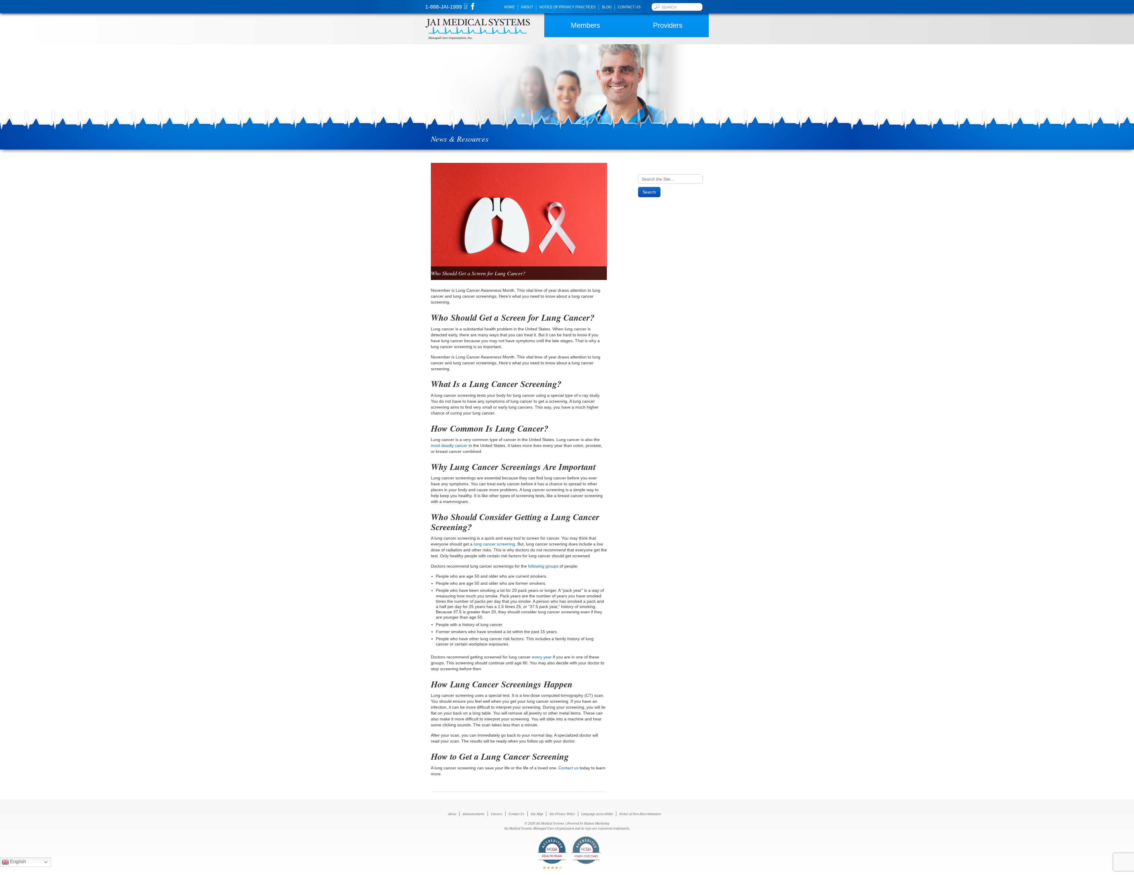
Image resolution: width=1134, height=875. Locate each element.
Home (509, 7)
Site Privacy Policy (562, 813)
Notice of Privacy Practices (567, 7)
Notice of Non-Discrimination (640, 813)
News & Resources (459, 138)
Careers (496, 813)
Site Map (537, 813)
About (527, 7)
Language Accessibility (597, 813)
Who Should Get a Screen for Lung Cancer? (478, 273)
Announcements (473, 813)
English (17, 861)
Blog (607, 7)
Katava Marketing (597, 823)
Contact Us (629, 7)
